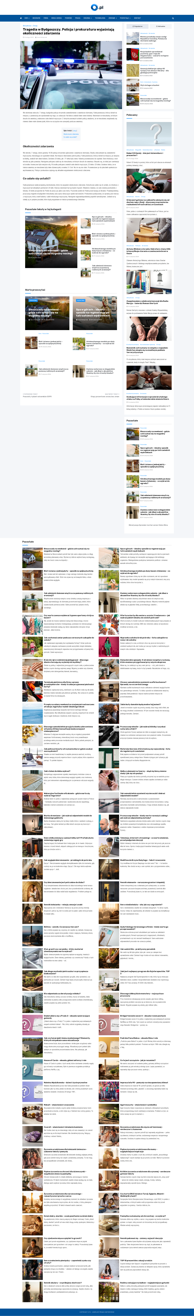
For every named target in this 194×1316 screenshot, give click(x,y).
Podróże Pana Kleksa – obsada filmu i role (139, 1038)
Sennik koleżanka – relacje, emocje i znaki (63, 905)
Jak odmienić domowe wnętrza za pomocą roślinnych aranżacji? (102, 268)
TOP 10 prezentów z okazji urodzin (136, 1260)
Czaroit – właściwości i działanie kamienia (63, 1127)
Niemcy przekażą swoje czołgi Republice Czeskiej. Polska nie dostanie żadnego (153, 39)
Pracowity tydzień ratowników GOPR (37, 397)
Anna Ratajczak (42, 37)
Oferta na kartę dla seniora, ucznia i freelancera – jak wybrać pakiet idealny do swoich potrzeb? (145, 616)
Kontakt (137, 18)
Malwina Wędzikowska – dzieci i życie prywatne (65, 1083)
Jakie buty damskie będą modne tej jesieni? (140, 704)
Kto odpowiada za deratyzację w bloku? (62, 994)
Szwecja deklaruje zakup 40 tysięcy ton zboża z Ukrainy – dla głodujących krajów (154, 71)
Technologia (100, 18)
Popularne (138, 26)
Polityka (137, 245)
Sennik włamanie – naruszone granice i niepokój (142, 882)
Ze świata (152, 33)
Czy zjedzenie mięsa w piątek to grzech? (63, 1238)
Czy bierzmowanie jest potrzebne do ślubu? (64, 882)
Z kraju (35, 26)
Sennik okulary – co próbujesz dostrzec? (63, 1283)
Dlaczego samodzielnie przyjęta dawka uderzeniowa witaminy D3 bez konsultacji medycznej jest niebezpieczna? (68, 729)
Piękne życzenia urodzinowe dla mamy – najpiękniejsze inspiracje (138, 1150)
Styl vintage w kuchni (149, 85)
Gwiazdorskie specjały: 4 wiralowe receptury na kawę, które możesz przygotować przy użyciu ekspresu (145, 661)
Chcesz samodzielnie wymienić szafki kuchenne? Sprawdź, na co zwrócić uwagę (143, 683)
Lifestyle (157, 150)
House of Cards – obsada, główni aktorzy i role (65, 1060)
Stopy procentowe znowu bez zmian (105, 397)
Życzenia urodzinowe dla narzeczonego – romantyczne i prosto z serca (63, 1195)
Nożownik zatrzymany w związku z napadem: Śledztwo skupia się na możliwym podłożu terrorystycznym (147, 350)
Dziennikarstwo (148, 150)
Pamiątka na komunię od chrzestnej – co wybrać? (143, 1216)
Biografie (36, 18)
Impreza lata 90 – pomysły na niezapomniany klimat (144, 1083)
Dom (26, 18)
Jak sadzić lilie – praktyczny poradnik (137, 949)
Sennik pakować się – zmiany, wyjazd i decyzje (141, 1238)
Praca (77, 18)
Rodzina (87, 18)
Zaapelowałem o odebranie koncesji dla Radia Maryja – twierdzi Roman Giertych (147, 302)
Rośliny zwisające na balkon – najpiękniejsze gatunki (144, 1283)
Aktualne (161, 26)
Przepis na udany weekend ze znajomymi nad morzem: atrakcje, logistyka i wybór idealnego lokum (69, 705)
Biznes (137, 196)
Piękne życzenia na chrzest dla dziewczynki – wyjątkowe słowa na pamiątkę (65, 1173)
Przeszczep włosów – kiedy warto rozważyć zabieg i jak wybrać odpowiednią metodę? (144, 817)
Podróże (68, 18)
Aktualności (27, 26)
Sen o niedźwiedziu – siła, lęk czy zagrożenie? (141, 905)
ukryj (74, 131)
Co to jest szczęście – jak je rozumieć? (138, 1060)
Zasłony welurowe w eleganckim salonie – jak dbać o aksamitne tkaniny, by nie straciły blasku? (100, 371)
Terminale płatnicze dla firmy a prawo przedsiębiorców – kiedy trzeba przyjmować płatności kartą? (69, 684)
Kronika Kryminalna (133, 344)
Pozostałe (124, 18)
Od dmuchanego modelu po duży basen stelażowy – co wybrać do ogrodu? (104, 251)
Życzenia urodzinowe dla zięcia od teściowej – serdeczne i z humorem (141, 1128)
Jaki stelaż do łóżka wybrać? (57, 771)
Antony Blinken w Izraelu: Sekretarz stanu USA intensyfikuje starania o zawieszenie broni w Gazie (148, 251)
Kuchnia (154, 82)
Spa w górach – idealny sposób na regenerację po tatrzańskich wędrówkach (103, 219)
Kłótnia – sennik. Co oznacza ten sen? (61, 927)
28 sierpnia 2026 (99, 224)
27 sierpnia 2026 (99, 256)
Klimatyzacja (134, 525)
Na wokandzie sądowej (147, 344)
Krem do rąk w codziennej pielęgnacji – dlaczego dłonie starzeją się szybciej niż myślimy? (66, 661)
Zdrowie (112, 18)
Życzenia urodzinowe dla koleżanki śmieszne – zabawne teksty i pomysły (65, 1150)
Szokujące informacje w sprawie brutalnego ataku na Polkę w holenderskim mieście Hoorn (148, 398)
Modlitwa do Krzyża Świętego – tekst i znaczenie (142, 860)
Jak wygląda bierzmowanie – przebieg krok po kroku (68, 860)
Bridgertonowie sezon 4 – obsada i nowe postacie (143, 1016)
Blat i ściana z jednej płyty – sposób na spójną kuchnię (104, 235)
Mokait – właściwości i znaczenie (59, 1105)
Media (163, 150)
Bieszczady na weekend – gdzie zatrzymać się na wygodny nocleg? (51, 252)
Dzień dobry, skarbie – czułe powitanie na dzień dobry (68, 1216)
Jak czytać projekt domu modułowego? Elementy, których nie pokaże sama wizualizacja (67, 1039)
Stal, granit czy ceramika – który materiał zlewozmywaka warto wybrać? (63, 950)
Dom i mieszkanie (145, 82)
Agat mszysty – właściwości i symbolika (138, 1105)
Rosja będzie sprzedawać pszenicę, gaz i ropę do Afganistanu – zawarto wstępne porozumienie (154, 55)
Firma (46, 18)
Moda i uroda (56, 18)
